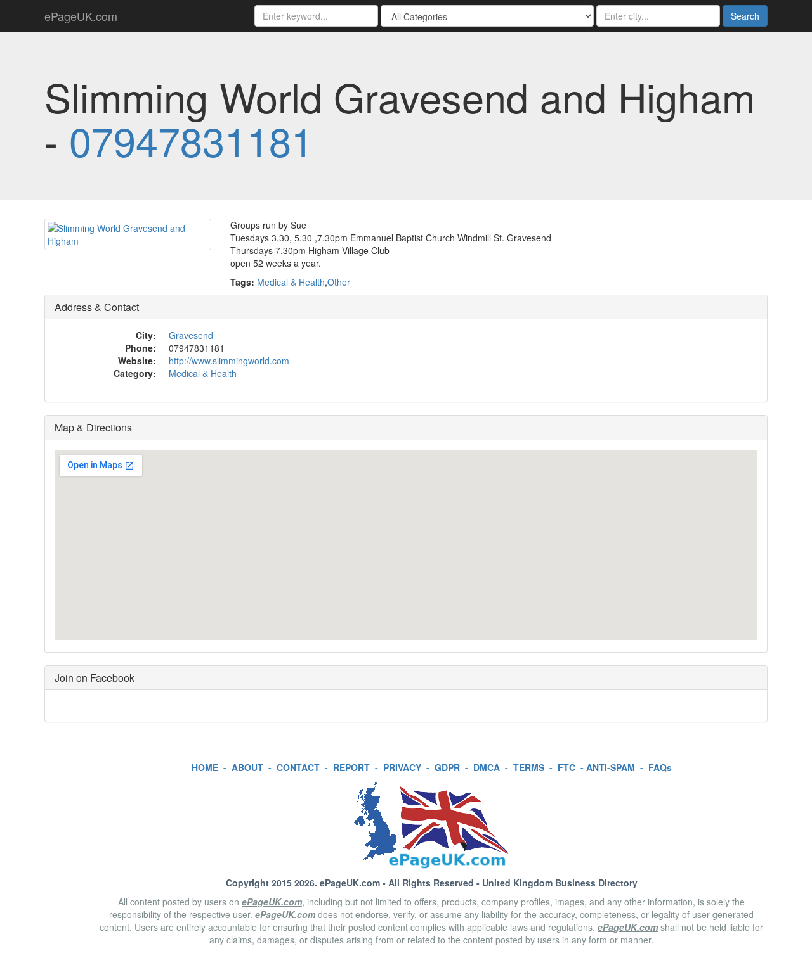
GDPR (447, 767)
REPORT (351, 767)
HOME (205, 767)
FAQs (660, 767)
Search (745, 16)
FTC (566, 767)
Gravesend (191, 335)
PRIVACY (402, 767)
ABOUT (247, 767)
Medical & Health (291, 282)
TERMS (528, 767)
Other (338, 282)
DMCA (486, 767)
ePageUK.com (80, 16)
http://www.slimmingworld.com (229, 360)
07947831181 (191, 140)
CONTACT (298, 767)
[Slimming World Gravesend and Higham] (127, 234)
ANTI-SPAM (610, 767)
